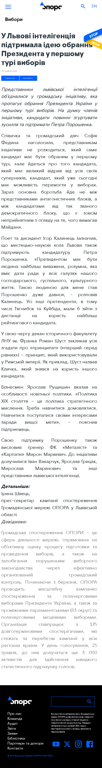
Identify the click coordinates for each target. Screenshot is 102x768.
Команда (14, 718)
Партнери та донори (25, 743)
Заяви (12, 733)
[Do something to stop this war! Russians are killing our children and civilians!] (92, 39)
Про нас (14, 713)
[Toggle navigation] (8, 6)
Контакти (15, 748)
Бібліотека (16, 738)
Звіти (11, 728)
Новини (10, 78)
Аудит (12, 723)
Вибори (28, 78)
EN (94, 6)
